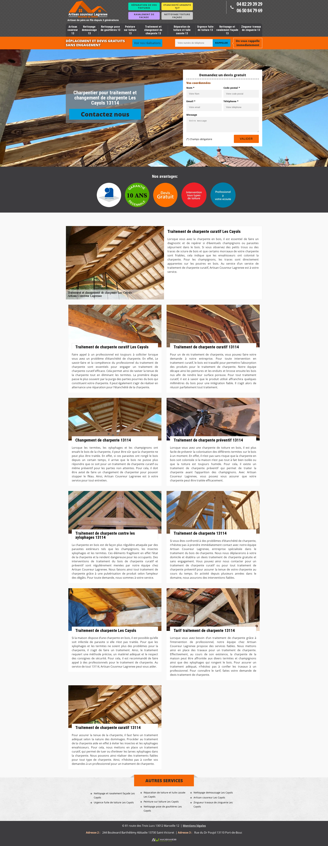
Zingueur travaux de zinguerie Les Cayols (213, 804)
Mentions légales (194, 826)
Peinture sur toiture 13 (130, 30)
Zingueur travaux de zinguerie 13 (251, 28)
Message (191, 114)
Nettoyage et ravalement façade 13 (227, 30)
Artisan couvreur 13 (72, 30)
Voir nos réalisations (147, 43)
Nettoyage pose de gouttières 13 (110, 28)
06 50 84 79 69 (249, 10)
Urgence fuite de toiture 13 (205, 28)
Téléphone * (230, 101)
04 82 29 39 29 (249, 4)
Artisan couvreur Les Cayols (209, 797)
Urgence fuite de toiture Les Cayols (114, 802)
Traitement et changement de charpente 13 (153, 30)
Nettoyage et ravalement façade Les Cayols (114, 795)
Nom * (190, 87)
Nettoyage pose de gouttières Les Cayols (163, 808)
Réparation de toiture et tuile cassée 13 (182, 30)
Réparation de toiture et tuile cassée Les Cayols (164, 794)
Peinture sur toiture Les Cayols (161, 801)
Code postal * (231, 87)
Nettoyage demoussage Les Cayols (213, 792)
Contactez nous (105, 114)
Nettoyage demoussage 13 (89, 30)
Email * (190, 101)
